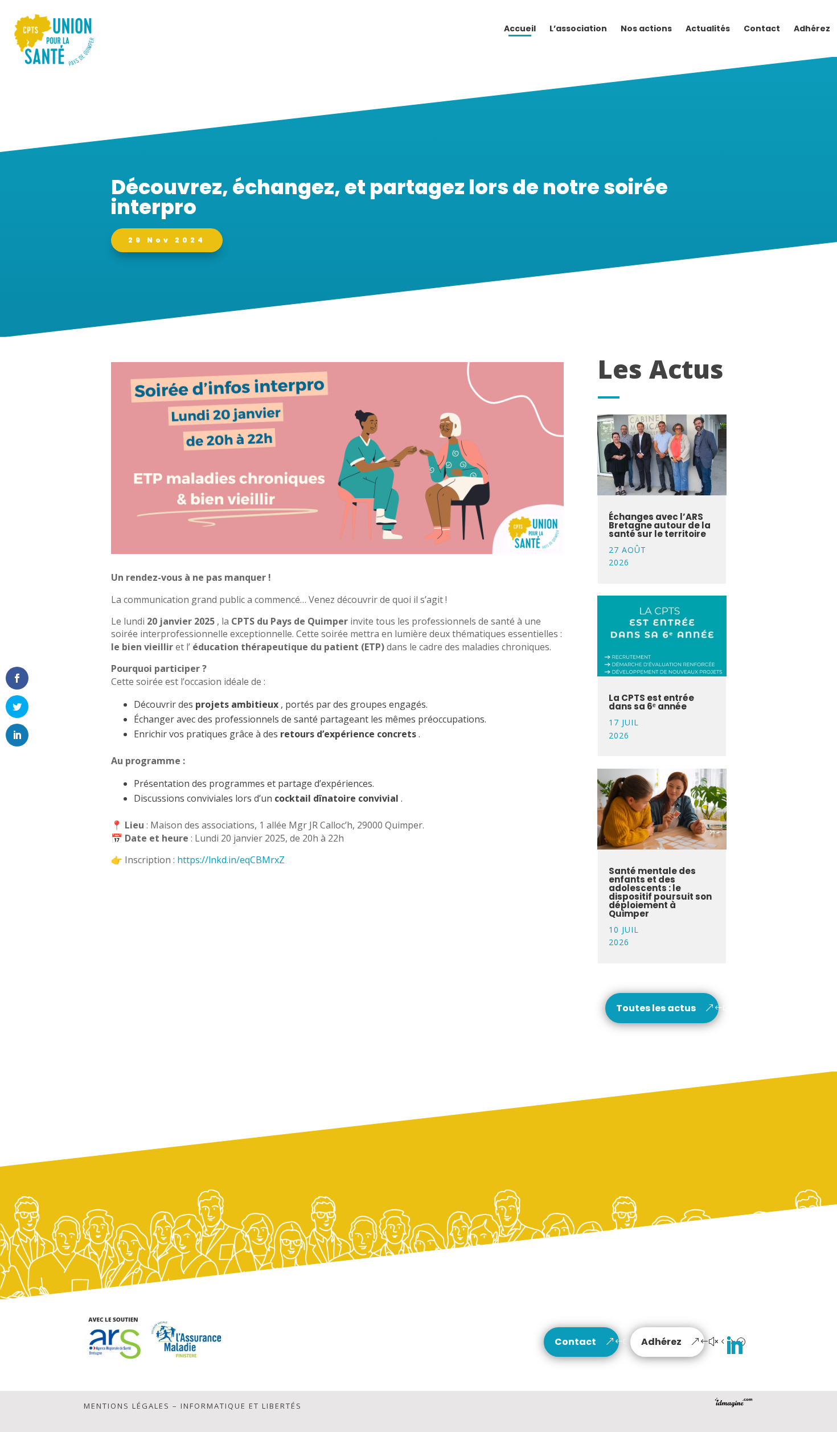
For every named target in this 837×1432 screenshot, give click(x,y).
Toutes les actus (656, 1008)
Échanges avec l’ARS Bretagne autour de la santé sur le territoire (660, 525)
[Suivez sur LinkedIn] (734, 1346)
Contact (575, 1341)
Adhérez (661, 1341)
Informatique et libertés (241, 1406)
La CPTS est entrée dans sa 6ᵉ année (651, 702)
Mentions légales (127, 1406)
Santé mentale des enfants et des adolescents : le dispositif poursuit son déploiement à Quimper (660, 892)
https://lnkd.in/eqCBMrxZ (231, 860)
